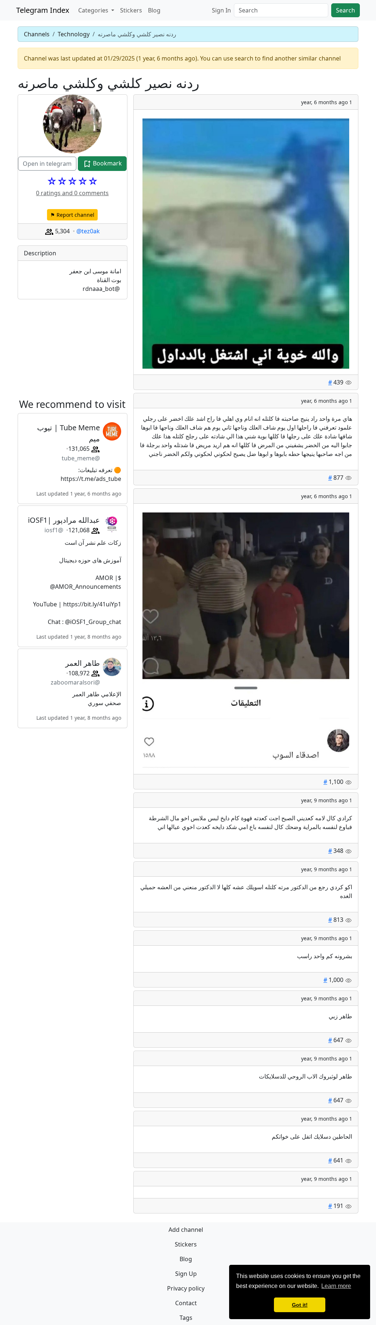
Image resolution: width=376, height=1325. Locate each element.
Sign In (221, 10)
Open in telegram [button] (47, 164)
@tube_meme (81, 458)
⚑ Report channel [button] (72, 214)
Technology (74, 34)
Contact (186, 1303)
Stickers (131, 10)
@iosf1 (53, 530)
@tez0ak (88, 231)
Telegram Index (42, 10)
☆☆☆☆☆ (72, 181)
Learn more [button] (336, 1286)
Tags (186, 1318)
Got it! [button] (300, 1305)
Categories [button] (94, 10)
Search (345, 10)
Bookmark (106, 163)
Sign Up (186, 1274)
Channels (37, 34)
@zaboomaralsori (75, 682)
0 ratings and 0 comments (72, 193)
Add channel (186, 1230)
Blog (154, 10)
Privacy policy (186, 1288)
